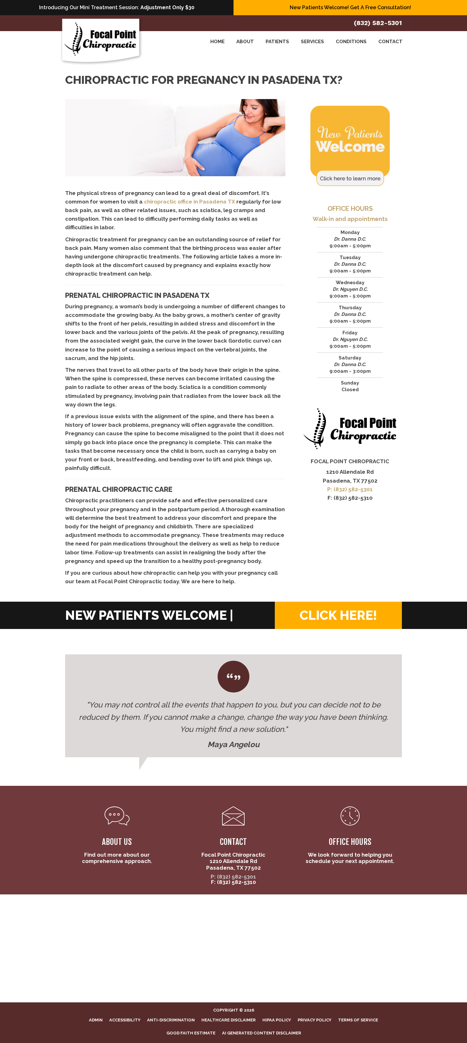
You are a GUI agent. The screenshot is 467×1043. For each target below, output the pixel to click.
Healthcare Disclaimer (228, 1020)
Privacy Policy (314, 1020)
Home (217, 41)
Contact (390, 41)
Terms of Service (358, 1020)
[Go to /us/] (117, 836)
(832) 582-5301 (378, 23)
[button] (338, 615)
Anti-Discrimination (171, 1020)
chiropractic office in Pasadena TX (189, 201)
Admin (96, 1020)
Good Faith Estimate (190, 1033)
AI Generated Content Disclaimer (261, 1033)
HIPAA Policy (276, 1020)
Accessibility (124, 1020)
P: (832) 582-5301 (350, 489)
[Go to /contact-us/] (234, 839)
